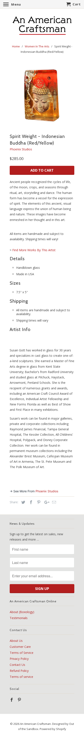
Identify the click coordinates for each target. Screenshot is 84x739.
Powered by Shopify (53, 729)
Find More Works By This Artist (34, 250)
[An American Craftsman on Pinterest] (19, 699)
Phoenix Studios (21, 149)
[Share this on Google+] (45, 502)
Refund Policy (19, 671)
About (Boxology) (22, 612)
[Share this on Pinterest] (38, 502)
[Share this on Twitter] (22, 502)
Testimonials (19, 618)
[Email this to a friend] (53, 502)
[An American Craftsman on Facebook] (12, 699)
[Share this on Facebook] (30, 502)
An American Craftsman (35, 724)
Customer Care (20, 647)
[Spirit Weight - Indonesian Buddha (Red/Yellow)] (42, 95)
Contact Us (17, 665)
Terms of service (21, 677)
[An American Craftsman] (42, 25)
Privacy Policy (19, 659)
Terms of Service (21, 653)
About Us (16, 641)
